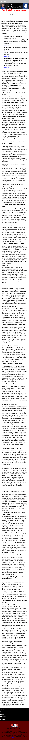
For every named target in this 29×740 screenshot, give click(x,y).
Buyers (2, 712)
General (2, 709)
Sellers (2, 714)
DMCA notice (14, 737)
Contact (2, 719)
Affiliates (3, 717)
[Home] (5, 1)
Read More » (7, 45)
